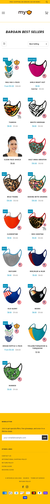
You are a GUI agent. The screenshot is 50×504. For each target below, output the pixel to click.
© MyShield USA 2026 (13, 478)
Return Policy (7, 463)
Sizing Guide (7, 466)
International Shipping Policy (14, 459)
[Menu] (3, 12)
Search (26, 478)
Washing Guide (8, 470)
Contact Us (6, 456)
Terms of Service (38, 478)
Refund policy (25, 481)
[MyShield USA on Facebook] (23, 487)
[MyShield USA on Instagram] (27, 487)
